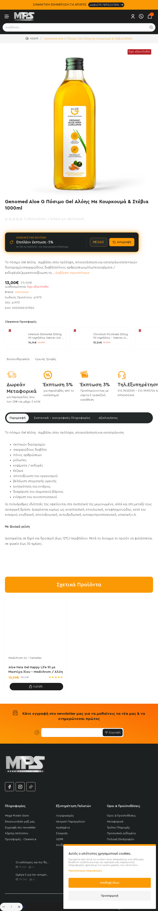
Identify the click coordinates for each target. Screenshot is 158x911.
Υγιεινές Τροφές (45, 359)
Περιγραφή (18, 417)
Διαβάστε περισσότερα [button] (72, 272)
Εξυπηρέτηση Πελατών (73, 806)
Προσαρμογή (109, 895)
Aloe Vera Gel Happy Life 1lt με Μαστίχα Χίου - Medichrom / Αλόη (35, 669)
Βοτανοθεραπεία (18, 359)
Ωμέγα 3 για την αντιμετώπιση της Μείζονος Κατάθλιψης (33, 874)
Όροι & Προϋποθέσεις (123, 806)
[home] (32, 38)
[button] (36, 686)
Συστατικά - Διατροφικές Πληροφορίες (62, 417)
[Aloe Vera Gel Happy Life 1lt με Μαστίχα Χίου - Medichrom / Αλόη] (36, 626)
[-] (3, 907)
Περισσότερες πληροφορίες (85, 870)
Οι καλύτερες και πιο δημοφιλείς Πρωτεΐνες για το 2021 (33, 862)
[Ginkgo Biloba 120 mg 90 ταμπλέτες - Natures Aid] (146, 338)
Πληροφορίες (15, 806)
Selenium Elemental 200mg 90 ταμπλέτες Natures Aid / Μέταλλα (45, 336)
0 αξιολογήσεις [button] (35, 218)
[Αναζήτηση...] (151, 27)
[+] (19, 907)
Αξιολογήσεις (108, 417)
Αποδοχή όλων (109, 882)
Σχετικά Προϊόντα (79, 584)
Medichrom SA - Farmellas (25, 658)
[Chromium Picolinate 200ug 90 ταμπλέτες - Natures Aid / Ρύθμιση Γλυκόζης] (81, 338)
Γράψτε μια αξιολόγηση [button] (67, 218)
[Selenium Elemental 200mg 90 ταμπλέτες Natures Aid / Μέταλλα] (16, 338)
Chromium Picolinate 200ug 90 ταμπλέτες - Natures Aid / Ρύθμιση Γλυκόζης (110, 336)
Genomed (21, 292)
